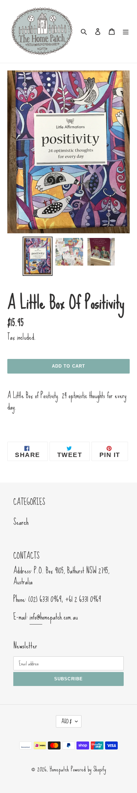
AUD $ (66, 721)
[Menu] (126, 30)
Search (21, 522)
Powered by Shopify (88, 769)
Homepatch (59, 769)
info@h (36, 617)
